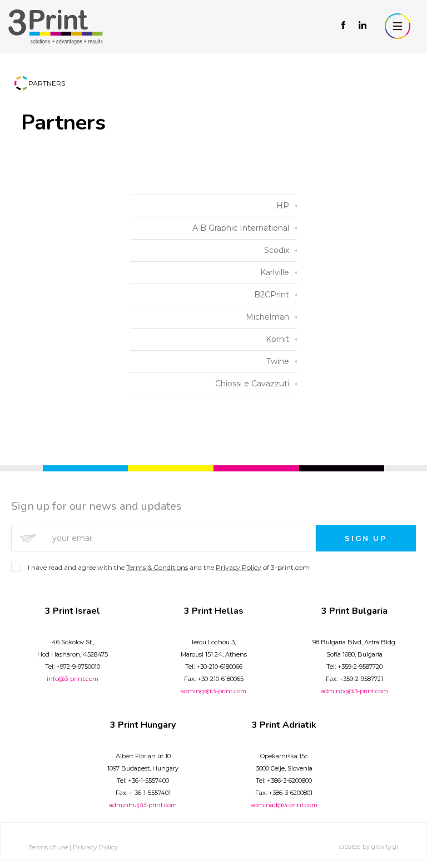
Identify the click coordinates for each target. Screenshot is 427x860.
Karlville (274, 272)
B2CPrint (271, 295)
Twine (277, 361)
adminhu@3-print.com (143, 805)
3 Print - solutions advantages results (55, 26)
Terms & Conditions (157, 567)
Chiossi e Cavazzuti (252, 384)
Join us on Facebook (344, 25)
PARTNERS (46, 83)
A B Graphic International (240, 228)
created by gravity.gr (369, 847)
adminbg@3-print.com (354, 691)
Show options (397, 26)
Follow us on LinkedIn (362, 25)
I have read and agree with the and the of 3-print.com (169, 567)
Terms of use (48, 847)
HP (282, 206)
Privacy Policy (238, 567)
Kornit (277, 339)
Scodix (276, 250)
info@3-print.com (72, 679)
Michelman (267, 317)
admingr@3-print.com (213, 691)
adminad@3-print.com (284, 805)
